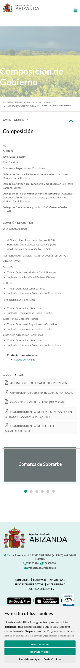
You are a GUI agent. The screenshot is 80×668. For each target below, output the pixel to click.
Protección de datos (29, 584)
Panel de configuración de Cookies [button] (40, 659)
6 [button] (53, 491)
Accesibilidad (56, 584)
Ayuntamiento (47, 102)
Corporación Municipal (22, 105)
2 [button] (31, 491)
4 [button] (42, 491)
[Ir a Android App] (18, 600)
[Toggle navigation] (75, 10)
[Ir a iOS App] (46, 600)
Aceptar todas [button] (40, 644)
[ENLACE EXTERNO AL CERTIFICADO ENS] (67, 600)
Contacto (22, 579)
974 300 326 (31, 563)
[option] (40, 464)
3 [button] (36, 491)
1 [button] (25, 491)
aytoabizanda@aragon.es (41, 567)
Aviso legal (57, 579)
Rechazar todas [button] (40, 651)
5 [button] (48, 491)
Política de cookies (41, 588)
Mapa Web (39, 579)
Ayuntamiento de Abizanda (18, 102)
